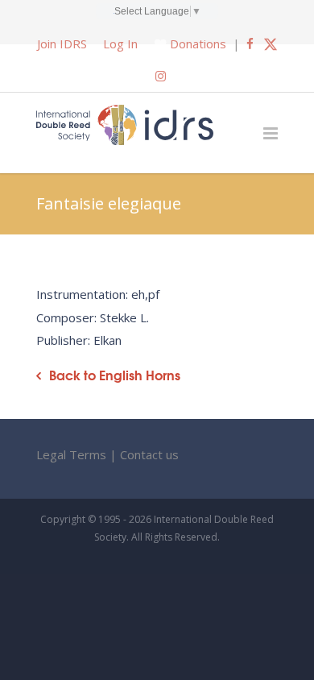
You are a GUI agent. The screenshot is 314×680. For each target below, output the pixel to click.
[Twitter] (270, 43)
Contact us (149, 454)
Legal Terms (71, 454)
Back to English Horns (114, 375)
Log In (120, 43)
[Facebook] (250, 43)
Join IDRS (62, 43)
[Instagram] (160, 76)
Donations (198, 43)
